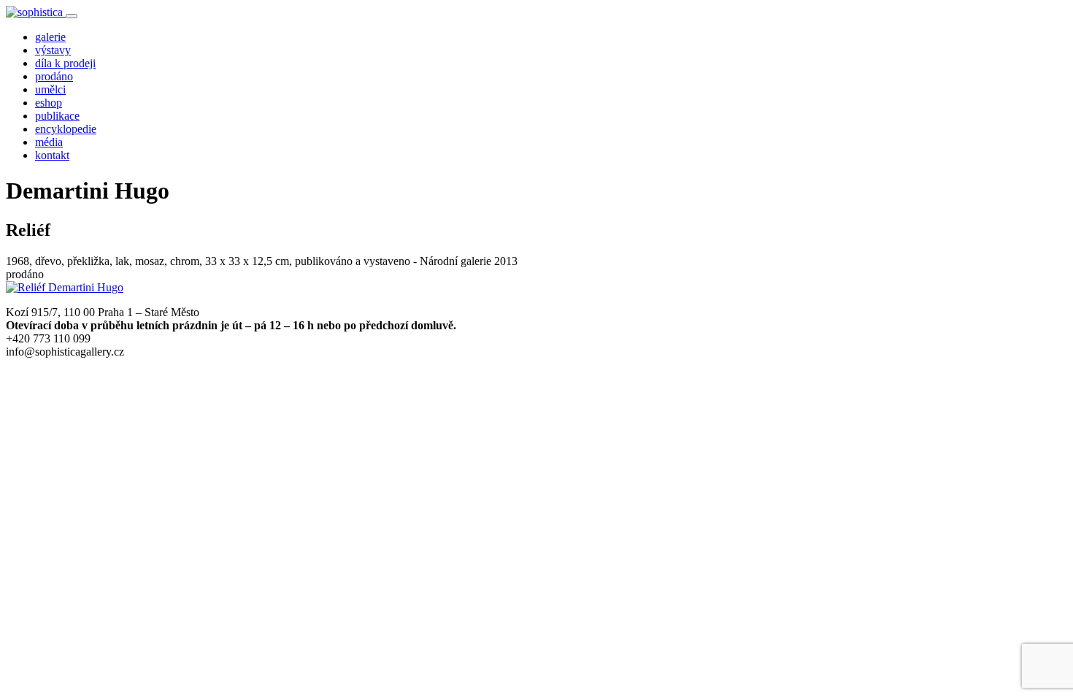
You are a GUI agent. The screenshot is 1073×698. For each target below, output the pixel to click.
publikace (57, 116)
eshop (48, 102)
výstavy (53, 50)
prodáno (54, 76)
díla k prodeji (65, 63)
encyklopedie (65, 129)
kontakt (52, 155)
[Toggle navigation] (71, 16)
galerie (50, 37)
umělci (50, 89)
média (49, 142)
